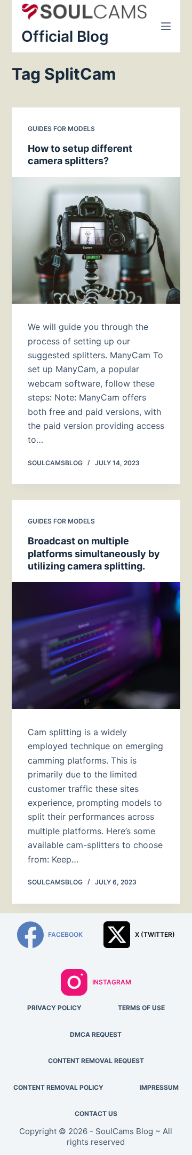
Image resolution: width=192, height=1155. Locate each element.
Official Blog (65, 36)
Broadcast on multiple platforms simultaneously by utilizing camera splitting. (94, 553)
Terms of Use (141, 1008)
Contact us (96, 1114)
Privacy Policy (54, 1008)
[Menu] (166, 26)
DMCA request (96, 1034)
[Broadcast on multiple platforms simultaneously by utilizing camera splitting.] (96, 645)
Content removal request (96, 1061)
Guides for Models (61, 129)
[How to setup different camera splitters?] (96, 240)
